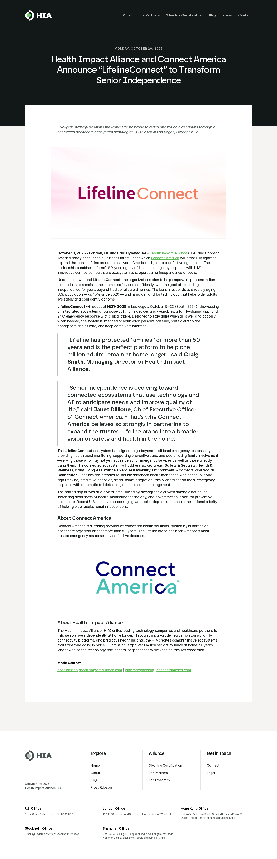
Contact (213, 765)
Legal (211, 773)
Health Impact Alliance (168, 253)
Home (95, 765)
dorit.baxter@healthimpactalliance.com (89, 670)
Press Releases (102, 787)
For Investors (159, 780)
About (95, 773)
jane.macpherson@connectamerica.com (158, 670)
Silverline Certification (165, 765)
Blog (94, 780)
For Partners (158, 773)
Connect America (165, 258)
